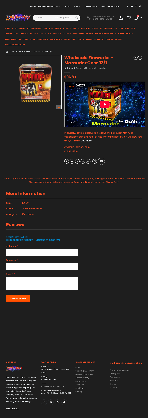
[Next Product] (140, 58)
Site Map (79, 388)
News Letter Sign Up (119, 370)
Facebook (66, 161)
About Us (79, 384)
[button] (58, 107)
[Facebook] (128, 6)
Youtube (51, 402)
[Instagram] (136, 6)
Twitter (72, 161)
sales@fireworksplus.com (53, 386)
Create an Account (110, 6)
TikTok (64, 402)
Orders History (82, 377)
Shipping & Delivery (84, 370)
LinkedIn (77, 161)
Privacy (78, 391)
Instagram (57, 402)
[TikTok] (140, 6)
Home (7, 51)
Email (88, 161)
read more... (12, 408)
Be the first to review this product (91, 68)
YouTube (114, 380)
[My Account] (121, 18)
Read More (86, 140)
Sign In (77, 6)
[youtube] (132, 6)
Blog (67, 6)
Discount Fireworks (84, 374)
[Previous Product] (136, 58)
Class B (113, 387)
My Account (80, 381)
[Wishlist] (129, 18)
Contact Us (91, 6)
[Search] (76, 18)
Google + (83, 161)
